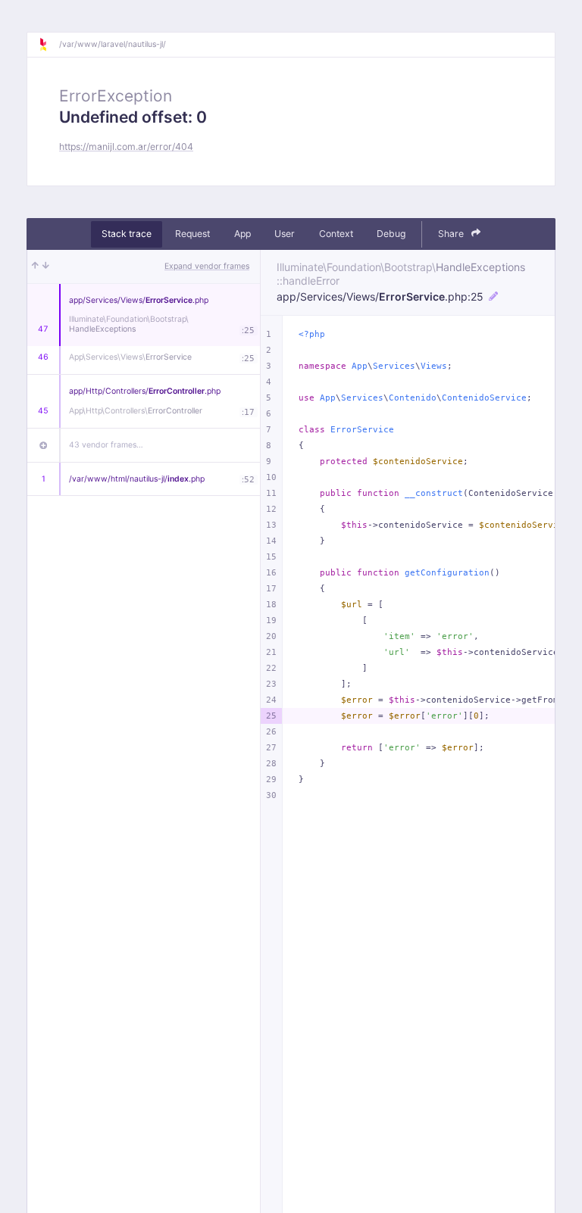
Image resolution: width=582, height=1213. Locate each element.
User (284, 233)
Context (336, 233)
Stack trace (127, 233)
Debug (391, 233)
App (242, 233)
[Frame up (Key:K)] (35, 266)
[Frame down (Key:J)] (46, 266)
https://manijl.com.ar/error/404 (126, 146)
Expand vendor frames (206, 266)
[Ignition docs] (48, 44)
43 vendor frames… (106, 445)
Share (452, 233)
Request (192, 233)
